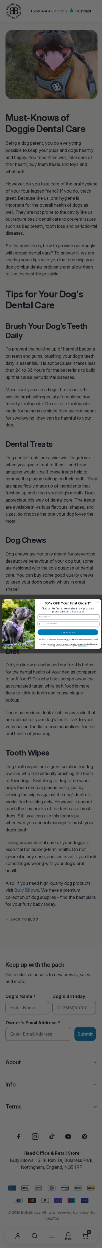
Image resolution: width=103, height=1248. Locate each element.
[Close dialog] (96, 602)
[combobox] (39, 624)
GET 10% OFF (66, 632)
